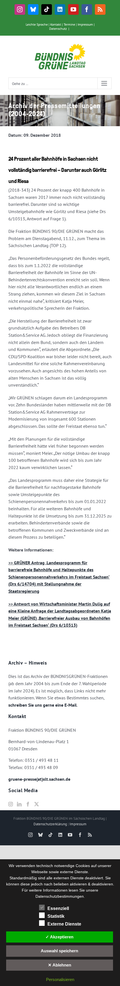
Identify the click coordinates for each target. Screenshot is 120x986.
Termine (69, 24)
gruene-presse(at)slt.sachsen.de (39, 779)
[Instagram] (10, 804)
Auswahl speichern (59, 950)
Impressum (85, 24)
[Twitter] (36, 804)
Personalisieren (60, 979)
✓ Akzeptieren (59, 936)
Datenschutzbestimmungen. (60, 896)
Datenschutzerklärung (50, 824)
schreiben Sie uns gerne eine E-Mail (42, 705)
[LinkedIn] (19, 804)
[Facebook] (28, 804)
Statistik (55, 916)
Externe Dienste (64, 924)
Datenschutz (58, 28)
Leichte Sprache (37, 24)
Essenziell (58, 908)
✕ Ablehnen (59, 965)
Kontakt (55, 24)
